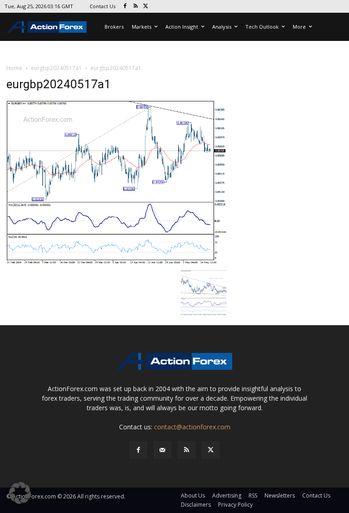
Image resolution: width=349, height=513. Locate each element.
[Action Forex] (47, 27)
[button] (20, 493)
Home (14, 68)
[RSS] (135, 6)
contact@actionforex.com (192, 426)
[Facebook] (125, 6)
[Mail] (162, 450)
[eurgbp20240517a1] (116, 182)
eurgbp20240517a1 (56, 68)
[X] (146, 6)
